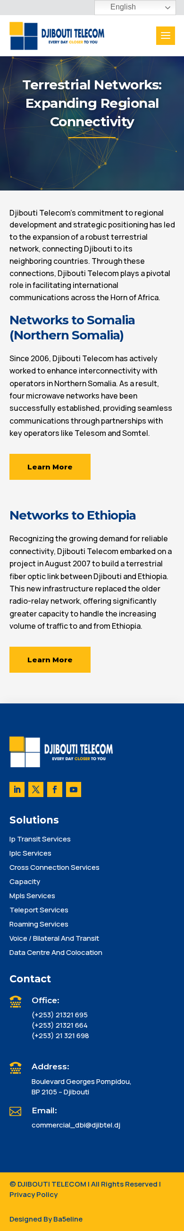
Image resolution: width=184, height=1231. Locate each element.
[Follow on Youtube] (73, 789)
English (122, 7)
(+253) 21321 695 (60, 1015)
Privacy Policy (33, 1194)
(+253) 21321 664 (60, 1025)
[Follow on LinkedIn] (17, 789)
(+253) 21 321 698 (60, 1035)
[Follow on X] (35, 789)
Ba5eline (68, 1219)
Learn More (50, 466)
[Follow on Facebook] (54, 789)
